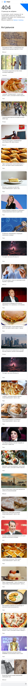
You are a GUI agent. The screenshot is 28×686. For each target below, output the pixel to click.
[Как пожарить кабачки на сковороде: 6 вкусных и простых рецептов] (14, 601)
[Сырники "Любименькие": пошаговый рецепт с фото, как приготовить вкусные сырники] (14, 89)
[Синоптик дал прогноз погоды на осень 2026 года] (14, 112)
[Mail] (5, 2)
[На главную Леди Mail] (8, 2)
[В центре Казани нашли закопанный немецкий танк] (14, 670)
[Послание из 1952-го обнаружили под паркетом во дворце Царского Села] (14, 43)
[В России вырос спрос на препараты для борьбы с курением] (14, 275)
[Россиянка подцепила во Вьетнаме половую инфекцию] (14, 66)
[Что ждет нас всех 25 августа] (14, 252)
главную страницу (18, 20)
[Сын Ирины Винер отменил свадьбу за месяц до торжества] (14, 438)
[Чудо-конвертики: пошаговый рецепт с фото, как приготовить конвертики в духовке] (14, 159)
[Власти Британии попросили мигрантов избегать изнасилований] (14, 484)
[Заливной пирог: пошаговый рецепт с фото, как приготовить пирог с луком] (14, 322)
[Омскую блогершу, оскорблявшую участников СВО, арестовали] (14, 136)
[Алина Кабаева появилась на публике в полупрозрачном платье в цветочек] (14, 205)
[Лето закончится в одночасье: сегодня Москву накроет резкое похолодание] (14, 345)
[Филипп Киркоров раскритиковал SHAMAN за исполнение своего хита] (14, 647)
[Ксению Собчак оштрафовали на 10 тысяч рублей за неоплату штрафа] (14, 531)
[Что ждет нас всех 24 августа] (14, 368)
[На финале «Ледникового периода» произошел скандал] (14, 229)
